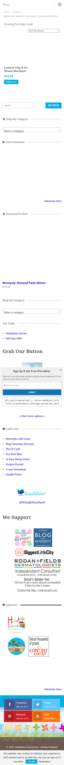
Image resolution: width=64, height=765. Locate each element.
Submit (32, 392)
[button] (31, 371)
